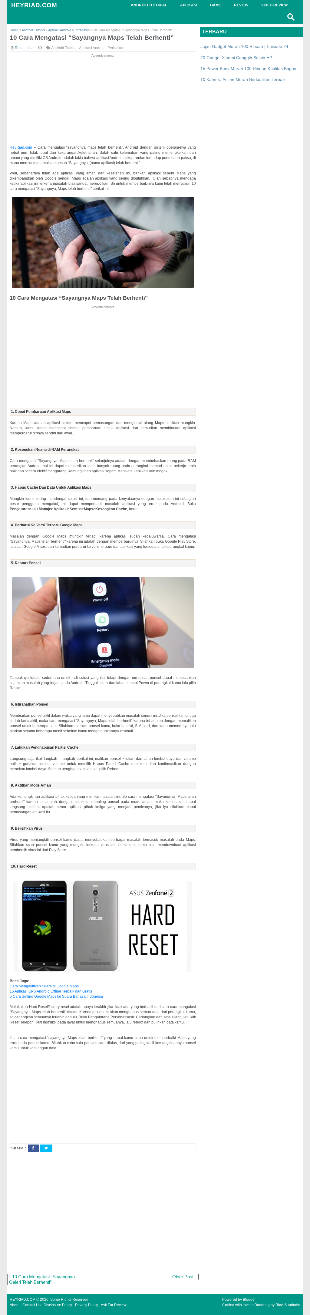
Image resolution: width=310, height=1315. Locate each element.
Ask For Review (114, 1305)
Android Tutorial (64, 48)
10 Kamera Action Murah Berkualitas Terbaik (242, 79)
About (14, 1305)
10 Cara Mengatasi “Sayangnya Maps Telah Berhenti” (92, 37)
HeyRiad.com (21, 147)
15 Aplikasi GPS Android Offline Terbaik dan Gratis (51, 991)
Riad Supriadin (287, 1305)
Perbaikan (115, 48)
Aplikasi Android (92, 48)
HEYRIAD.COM (34, 5)
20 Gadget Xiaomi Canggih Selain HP (236, 57)
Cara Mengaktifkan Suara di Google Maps (44, 986)
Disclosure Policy (58, 1305)
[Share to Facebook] (33, 1148)
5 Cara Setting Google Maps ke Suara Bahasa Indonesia (56, 996)
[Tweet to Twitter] (46, 1148)
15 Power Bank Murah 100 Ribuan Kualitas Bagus (248, 68)
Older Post (182, 1276)
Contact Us (31, 1305)
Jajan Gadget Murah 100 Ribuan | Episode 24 (244, 46)
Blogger (249, 1299)
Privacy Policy (86, 1305)
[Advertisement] (103, 101)
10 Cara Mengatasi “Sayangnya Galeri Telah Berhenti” (42, 1279)
